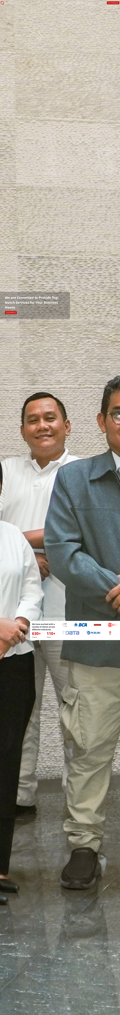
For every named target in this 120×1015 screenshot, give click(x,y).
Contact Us (79, 3)
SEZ (65, 3)
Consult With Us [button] (11, 313)
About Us (57, 3)
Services (48, 3)
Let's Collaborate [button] (113, 3)
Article (71, 3)
